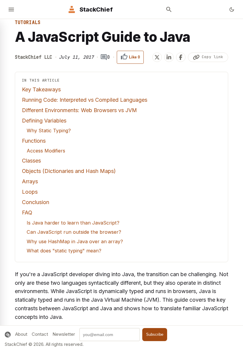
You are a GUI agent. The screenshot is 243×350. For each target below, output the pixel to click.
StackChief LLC (33, 57)
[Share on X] (157, 57)
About (21, 334)
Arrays (30, 181)
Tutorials (27, 23)
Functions (34, 141)
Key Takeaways (41, 89)
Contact (40, 334)
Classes (31, 161)
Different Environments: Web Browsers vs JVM (79, 110)
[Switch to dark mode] (231, 9)
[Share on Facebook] (181, 57)
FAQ (27, 212)
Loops (30, 192)
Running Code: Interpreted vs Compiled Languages (84, 100)
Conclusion (35, 202)
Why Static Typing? (49, 130)
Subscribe (154, 334)
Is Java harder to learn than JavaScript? (73, 223)
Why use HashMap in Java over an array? (75, 241)
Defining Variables (44, 120)
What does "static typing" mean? (64, 251)
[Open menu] (11, 9)
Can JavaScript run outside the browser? (74, 232)
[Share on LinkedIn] (169, 57)
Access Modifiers (46, 151)
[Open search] (168, 9)
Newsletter (63, 334)
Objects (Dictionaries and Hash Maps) (69, 171)
